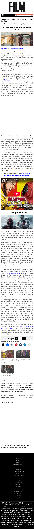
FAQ (17, 462)
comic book (8, 385)
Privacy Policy (17, 464)
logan (26, 387)
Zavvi (18, 498)
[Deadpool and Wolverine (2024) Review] (7, 354)
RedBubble (18, 495)
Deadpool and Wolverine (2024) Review (7, 360)
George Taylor (22, 24)
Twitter (18, 487)
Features (9, 383)
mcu (16, 389)
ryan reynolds (21, 389)
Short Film (18, 482)
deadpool (15, 385)
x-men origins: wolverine (16, 391)
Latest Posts (24, 383)
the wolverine (29, 389)
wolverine (3, 391)
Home (17, 458)
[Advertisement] (17, 116)
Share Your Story (18, 475)
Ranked (31, 383)
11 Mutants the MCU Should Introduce (7, 374)
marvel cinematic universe (7, 389)
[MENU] (2, 15)
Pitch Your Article (18, 471)
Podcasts (18, 480)
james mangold (20, 387)
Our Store (18, 493)
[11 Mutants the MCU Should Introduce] (7, 369)
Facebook (18, 484)
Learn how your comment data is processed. (15, 446)
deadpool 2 (21, 385)
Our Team (18, 469)
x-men (8, 391)
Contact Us (18, 473)
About (17, 460)
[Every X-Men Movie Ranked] (23, 354)
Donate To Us (18, 491)
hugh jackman (11, 387)
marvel (31, 387)
